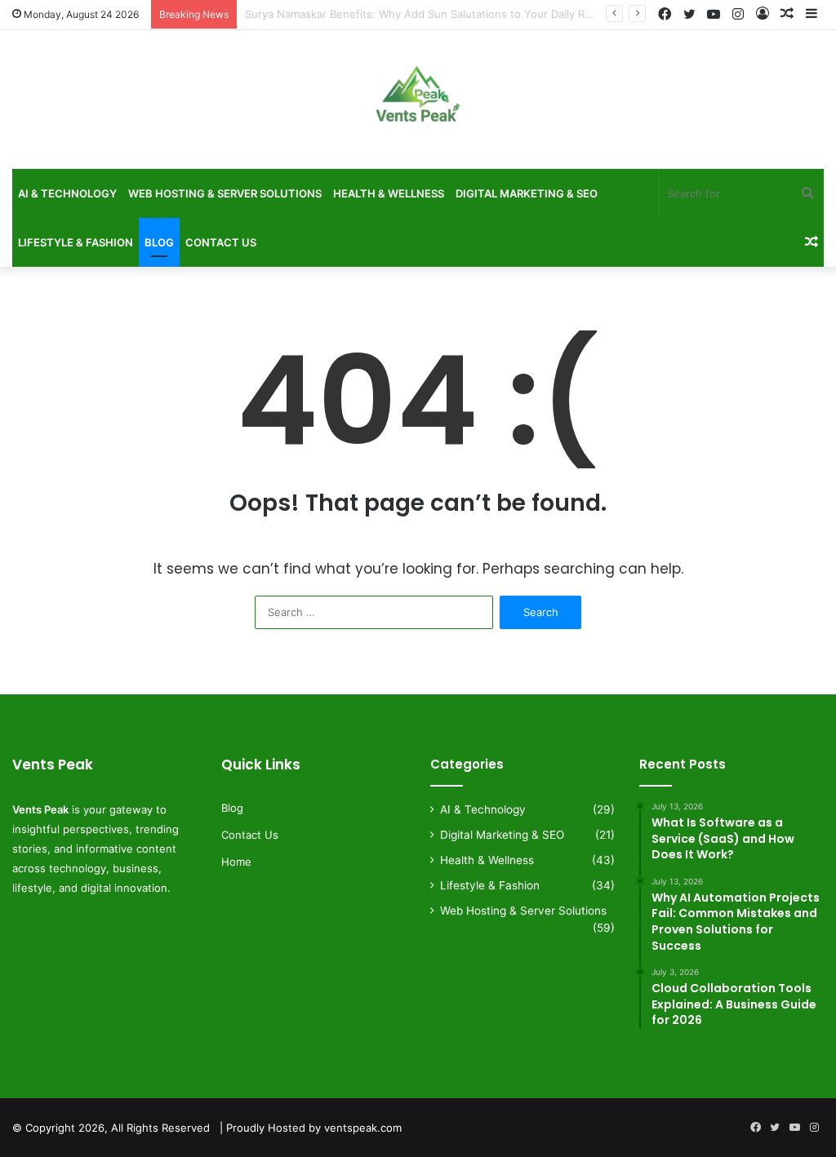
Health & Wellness (388, 193)
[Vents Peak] (418, 103)
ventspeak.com (363, 1127)
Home (236, 861)
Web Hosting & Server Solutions (225, 193)
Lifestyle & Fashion (75, 242)
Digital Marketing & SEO (527, 193)
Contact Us (220, 242)
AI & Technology (67, 193)
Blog (159, 242)
